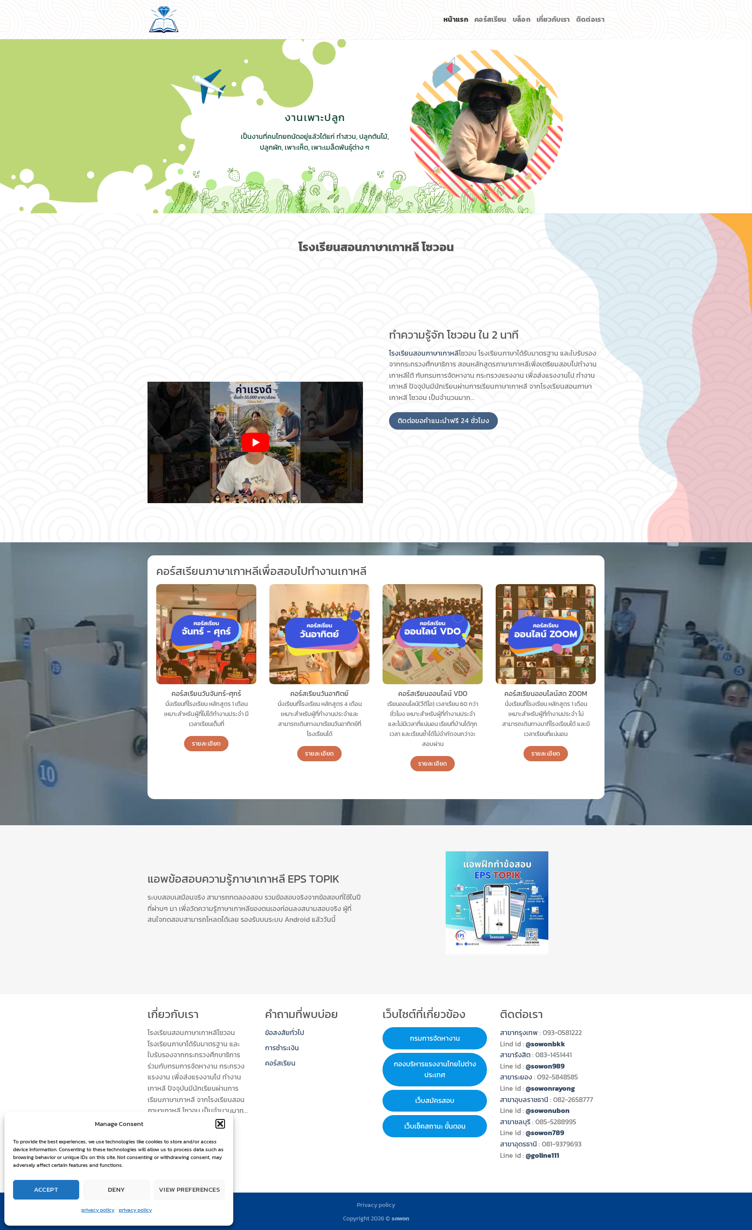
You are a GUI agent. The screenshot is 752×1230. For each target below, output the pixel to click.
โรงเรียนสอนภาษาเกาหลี (424, 353)
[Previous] (26, 126)
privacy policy (97, 1210)
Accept (46, 1189)
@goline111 (542, 1155)
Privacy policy (376, 1205)
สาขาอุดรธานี (518, 1144)
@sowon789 (545, 1132)
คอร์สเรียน (490, 19)
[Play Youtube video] (255, 442)
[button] (220, 1123)
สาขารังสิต (516, 1054)
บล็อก (521, 19)
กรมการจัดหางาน (435, 1038)
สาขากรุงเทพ (519, 1032)
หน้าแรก (455, 19)
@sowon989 (545, 1066)
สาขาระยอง (516, 1077)
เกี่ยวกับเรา (553, 19)
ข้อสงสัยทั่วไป (284, 1032)
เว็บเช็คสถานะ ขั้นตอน (435, 1126)
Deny (116, 1189)
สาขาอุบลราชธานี (524, 1099)
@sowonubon (548, 1110)
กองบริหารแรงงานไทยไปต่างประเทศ (435, 1069)
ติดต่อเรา (590, 19)
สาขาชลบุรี (515, 1121)
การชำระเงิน (282, 1047)
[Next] (726, 126)
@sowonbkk (545, 1043)
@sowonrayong (550, 1088)
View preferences (189, 1189)
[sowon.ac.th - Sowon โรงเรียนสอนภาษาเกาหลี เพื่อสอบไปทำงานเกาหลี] (164, 19)
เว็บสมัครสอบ (434, 1100)
